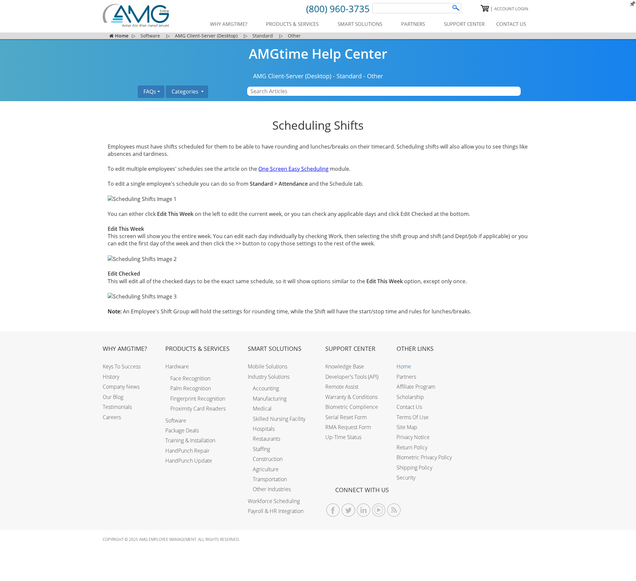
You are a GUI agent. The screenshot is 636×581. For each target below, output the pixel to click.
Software (175, 420)
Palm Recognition (190, 388)
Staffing (261, 449)
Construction (268, 459)
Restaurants (266, 438)
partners (413, 24)
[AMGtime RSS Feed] (394, 510)
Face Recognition (190, 378)
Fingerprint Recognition (197, 398)
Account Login (511, 9)
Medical (262, 408)
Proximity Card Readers (198, 408)
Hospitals (264, 428)
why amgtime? (228, 24)
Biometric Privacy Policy (424, 457)
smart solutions (360, 24)
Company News (121, 386)
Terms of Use (413, 417)
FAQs (149, 91)
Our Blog (113, 397)
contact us (511, 24)
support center (464, 24)
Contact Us (409, 407)
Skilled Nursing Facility (279, 418)
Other (375, 76)
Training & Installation (190, 440)
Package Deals (182, 430)
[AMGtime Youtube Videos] (379, 510)
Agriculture (266, 469)
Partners (406, 376)
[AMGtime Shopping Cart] (485, 8)
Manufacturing (270, 398)
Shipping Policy (414, 467)
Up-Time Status (343, 437)
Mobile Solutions (267, 366)
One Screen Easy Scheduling (293, 168)
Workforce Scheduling (274, 501)
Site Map (407, 427)
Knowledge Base (344, 366)
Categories (185, 91)
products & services (292, 24)
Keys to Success (121, 366)
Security (406, 477)
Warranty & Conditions (351, 397)
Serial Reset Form (346, 417)
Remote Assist (341, 386)
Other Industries (272, 489)
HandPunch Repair (187, 450)
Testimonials (117, 407)
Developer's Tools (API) (351, 376)
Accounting (266, 388)
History (111, 376)
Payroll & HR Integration (275, 511)
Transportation (270, 479)
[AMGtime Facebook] (333, 510)
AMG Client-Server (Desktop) (292, 76)
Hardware (177, 366)
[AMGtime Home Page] (136, 15)
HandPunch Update (188, 460)
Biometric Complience (351, 407)
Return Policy (412, 447)
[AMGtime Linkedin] (363, 510)
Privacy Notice (413, 437)
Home (404, 366)
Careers (112, 417)
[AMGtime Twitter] (348, 510)
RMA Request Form (348, 427)
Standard (349, 76)
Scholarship (410, 397)
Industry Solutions (269, 376)
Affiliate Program (416, 386)
